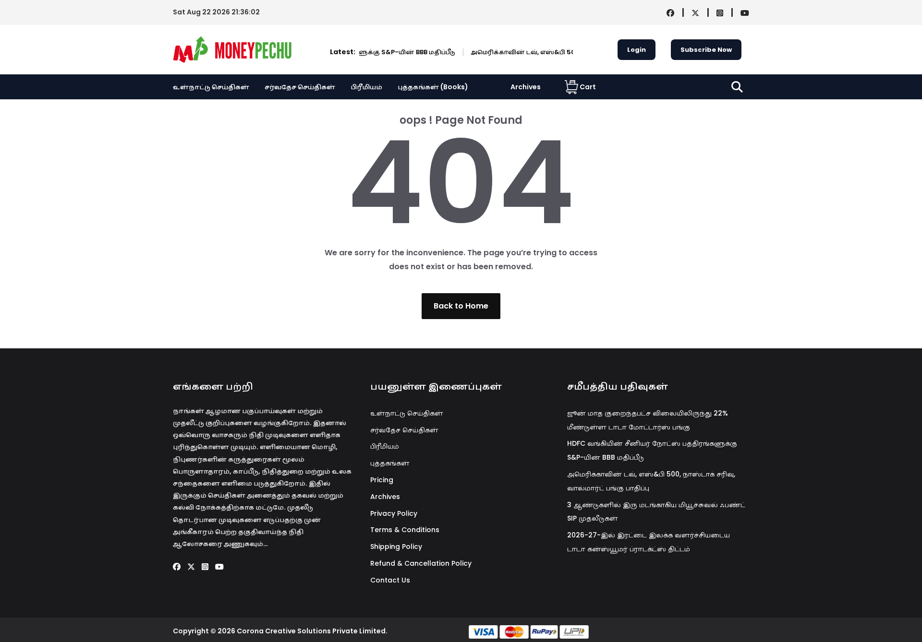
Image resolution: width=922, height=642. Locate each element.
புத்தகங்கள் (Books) (433, 87)
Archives (525, 87)
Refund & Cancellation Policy (421, 563)
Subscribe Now (706, 49)
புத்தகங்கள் (390, 463)
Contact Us (390, 580)
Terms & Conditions (404, 530)
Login (636, 49)
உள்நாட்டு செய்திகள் (211, 87)
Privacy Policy (393, 513)
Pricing (381, 480)
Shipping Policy (396, 546)
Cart (588, 87)
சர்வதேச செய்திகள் (300, 87)
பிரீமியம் (366, 87)
